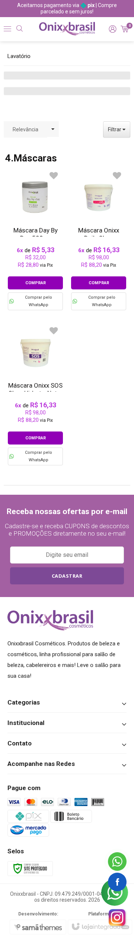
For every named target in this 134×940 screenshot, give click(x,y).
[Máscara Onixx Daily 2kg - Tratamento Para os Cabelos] (98, 239)
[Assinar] (67, 575)
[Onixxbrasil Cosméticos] (67, 29)
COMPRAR (35, 282)
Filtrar (115, 129)
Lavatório (19, 56)
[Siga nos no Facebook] (117, 882)
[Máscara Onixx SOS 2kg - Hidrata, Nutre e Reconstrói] (35, 394)
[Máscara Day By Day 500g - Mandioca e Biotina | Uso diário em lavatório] (35, 239)
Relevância (25, 129)
